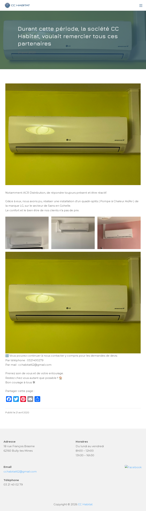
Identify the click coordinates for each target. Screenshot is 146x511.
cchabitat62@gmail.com (20, 471)
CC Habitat (85, 504)
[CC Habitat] (17, 5)
